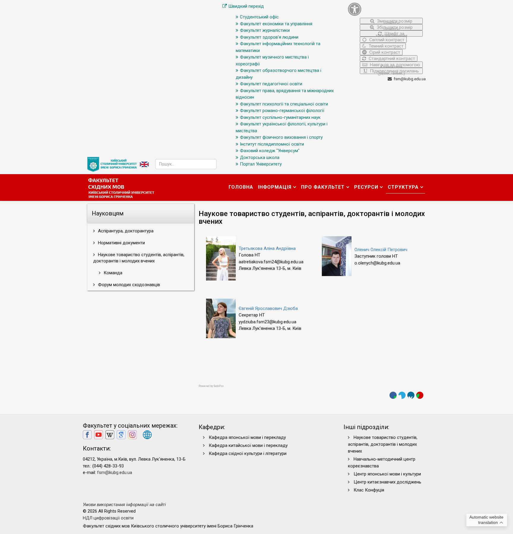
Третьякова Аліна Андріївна (267, 248)
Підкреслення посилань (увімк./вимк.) (394, 71)
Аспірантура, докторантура (125, 231)
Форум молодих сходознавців (128, 284)
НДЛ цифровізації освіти (108, 518)
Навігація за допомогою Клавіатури (394, 65)
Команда (112, 272)
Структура (403, 187)
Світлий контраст (386, 39)
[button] (385, 9)
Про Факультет (323, 187)
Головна (241, 187)
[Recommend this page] (419, 395)
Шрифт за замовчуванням (391, 34)
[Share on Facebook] (393, 395)
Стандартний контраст (391, 58)
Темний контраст (385, 46)
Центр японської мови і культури (387, 474)
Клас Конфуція (369, 490)
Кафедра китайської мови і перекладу (248, 445)
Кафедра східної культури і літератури (247, 453)
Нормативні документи (121, 242)
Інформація (275, 187)
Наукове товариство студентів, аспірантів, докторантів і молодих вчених (138, 258)
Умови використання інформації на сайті (124, 504)
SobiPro (218, 386)
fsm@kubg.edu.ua (410, 78)
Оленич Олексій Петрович (380, 249)
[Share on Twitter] (402, 395)
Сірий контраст (384, 52)
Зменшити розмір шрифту (394, 21)
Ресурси (366, 187)
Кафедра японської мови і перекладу (247, 437)
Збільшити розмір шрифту (394, 27)
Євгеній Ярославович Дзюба (268, 308)
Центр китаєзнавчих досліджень (387, 482)
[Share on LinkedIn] (410, 395)
